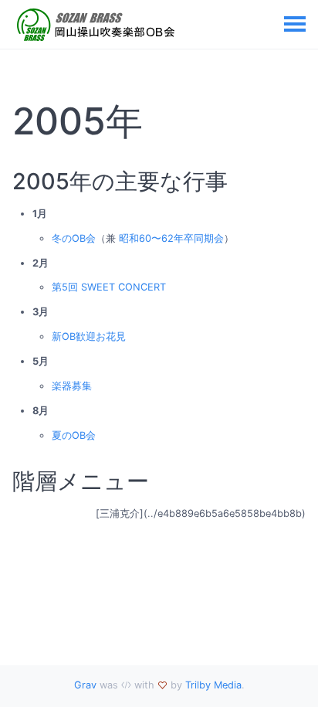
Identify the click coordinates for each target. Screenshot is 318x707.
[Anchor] (159, 121)
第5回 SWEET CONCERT (109, 287)
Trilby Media (213, 685)
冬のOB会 (74, 238)
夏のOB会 (74, 435)
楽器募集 (72, 386)
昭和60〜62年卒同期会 (171, 238)
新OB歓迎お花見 (89, 336)
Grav (85, 685)
